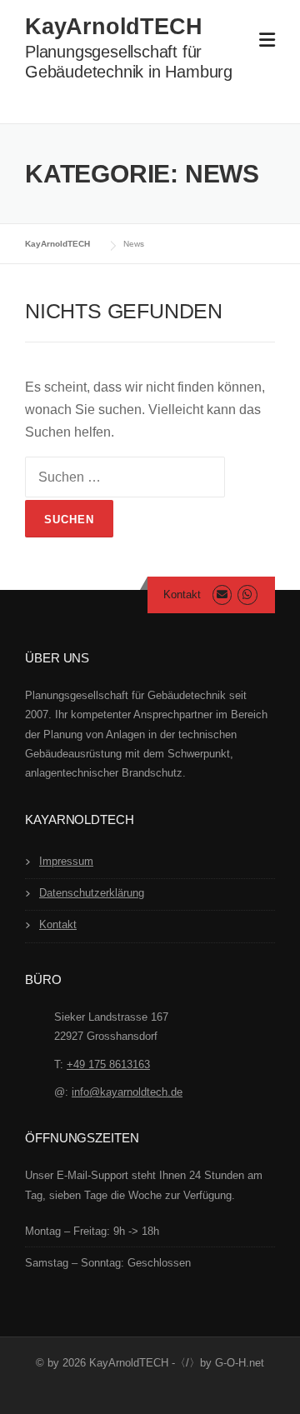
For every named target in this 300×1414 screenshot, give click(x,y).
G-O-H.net (239, 1363)
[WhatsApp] (247, 594)
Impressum (66, 861)
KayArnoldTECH (113, 26)
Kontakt (182, 594)
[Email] (222, 594)
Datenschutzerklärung (91, 893)
